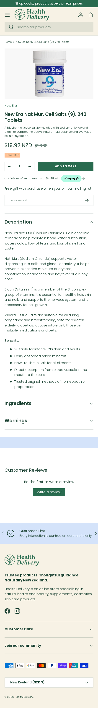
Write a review (49, 492)
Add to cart (66, 166)
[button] (91, 15)
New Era (11, 105)
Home (8, 42)
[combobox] (49, 27)
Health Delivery (24, 697)
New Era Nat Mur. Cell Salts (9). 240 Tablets (43, 42)
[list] (49, 74)
